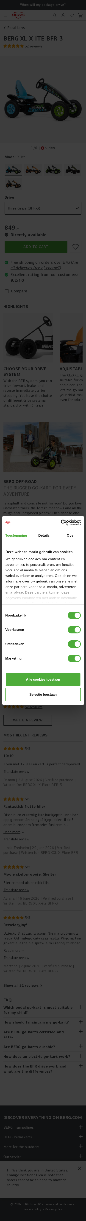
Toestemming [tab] (16, 535)
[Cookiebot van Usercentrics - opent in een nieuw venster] (61, 523)
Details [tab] (44, 535)
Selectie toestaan (43, 694)
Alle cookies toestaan (43, 679)
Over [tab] (71, 535)
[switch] (74, 629)
